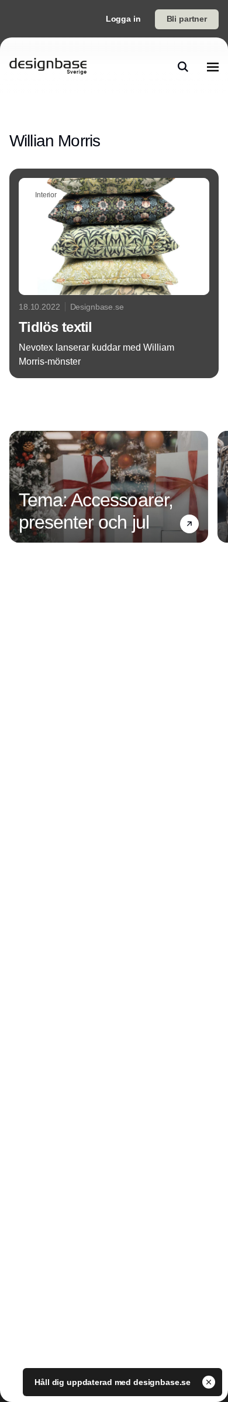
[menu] (213, 66)
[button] (189, 524)
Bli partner (187, 18)
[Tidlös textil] (114, 273)
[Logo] (48, 67)
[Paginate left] (19, 486)
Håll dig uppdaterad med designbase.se (113, 1382)
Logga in (123, 18)
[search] (183, 66)
